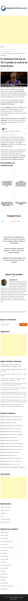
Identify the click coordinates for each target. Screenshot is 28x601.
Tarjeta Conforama (5, 510)
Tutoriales (3, 589)
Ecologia (3, 553)
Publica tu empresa (5, 522)
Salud (2, 580)
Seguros (14, 455)
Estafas (2, 562)
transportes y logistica (6, 586)
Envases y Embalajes (17, 434)
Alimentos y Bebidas (17, 419)
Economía (3, 556)
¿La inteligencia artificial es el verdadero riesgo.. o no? (14, 397)
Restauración (15, 440)
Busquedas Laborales (6, 541)
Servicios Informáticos (17, 443)
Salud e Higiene (16, 452)
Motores (3, 574)
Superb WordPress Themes (16, 597)
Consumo (3, 550)
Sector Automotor (16, 428)
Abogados (3, 532)
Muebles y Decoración (17, 446)
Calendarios (3, 513)
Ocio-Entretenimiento (17, 449)
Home (2, 51)
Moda (2, 571)
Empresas (3, 559)
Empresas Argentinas (17, 458)
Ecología (14, 422)
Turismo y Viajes (16, 464)
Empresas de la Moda (6, 507)
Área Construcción (16, 431)
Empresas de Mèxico (6, 519)
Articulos (7, 51)
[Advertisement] (14, 30)
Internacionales (4, 565)
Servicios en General (17, 425)
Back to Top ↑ (14, 599)
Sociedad (3, 583)
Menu (2, 46)
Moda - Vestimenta (17, 461)
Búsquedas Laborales (17, 416)
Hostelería (14, 437)
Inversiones (3, 568)
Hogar (2, 516)
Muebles (3, 577)
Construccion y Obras (6, 547)
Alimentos (3, 535)
